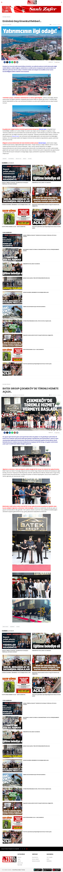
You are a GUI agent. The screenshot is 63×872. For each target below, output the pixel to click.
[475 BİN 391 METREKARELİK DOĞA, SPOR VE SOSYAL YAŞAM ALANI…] (12, 332)
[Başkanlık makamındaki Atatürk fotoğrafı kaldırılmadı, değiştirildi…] (46, 195)
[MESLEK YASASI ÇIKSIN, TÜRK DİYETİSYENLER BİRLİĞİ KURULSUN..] (12, 289)
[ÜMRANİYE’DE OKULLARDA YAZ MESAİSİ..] (46, 173)
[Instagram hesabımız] (24, 849)
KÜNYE (48, 859)
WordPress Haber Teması (18, 870)
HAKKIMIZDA (49, 861)
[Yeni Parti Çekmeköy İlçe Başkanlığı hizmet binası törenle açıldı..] (46, 217)
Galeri (18, 626)
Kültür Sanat (20, 863)
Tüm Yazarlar (49, 857)
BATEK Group (5, 626)
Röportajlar (20, 864)
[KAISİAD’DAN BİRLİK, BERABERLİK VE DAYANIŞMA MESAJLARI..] (16, 195)
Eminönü (4, 158)
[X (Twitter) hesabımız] (22, 849)
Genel (19, 859)
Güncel (59, 24)
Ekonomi (54, 24)
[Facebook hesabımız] (20, 849)
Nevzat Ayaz (42, 129)
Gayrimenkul (11, 158)
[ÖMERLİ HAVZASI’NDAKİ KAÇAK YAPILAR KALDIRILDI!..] (12, 318)
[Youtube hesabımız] (26, 849)
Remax (25, 158)
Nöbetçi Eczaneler (36, 861)
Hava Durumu (35, 857)
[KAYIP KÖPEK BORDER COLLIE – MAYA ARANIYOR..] (16, 217)
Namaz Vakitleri (35, 859)
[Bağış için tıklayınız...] (31, 12)
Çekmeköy (12, 626)
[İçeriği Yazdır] (17, 62)
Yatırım (30, 158)
